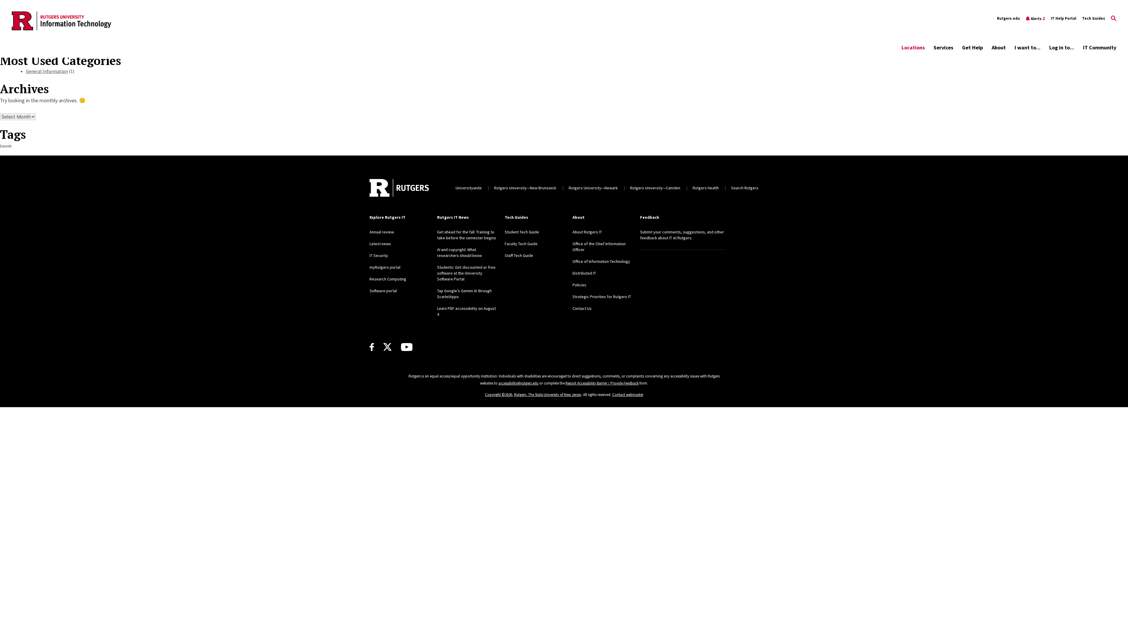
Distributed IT (584, 273)
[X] (387, 347)
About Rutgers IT (587, 232)
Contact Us (582, 308)
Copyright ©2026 (498, 394)
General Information (47, 71)
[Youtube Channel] (406, 347)
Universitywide (469, 187)
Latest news (380, 243)
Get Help (972, 47)
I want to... (1027, 47)
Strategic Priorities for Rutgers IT (602, 296)
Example (5, 146)
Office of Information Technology (601, 261)
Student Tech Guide (522, 232)
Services (943, 47)
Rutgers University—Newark (593, 187)
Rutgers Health (706, 187)
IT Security (379, 255)
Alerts (1038, 18)
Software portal (383, 290)
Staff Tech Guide (519, 255)
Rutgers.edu (1008, 18)
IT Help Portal (1063, 18)
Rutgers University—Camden (655, 187)
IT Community (1099, 47)
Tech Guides (1093, 18)
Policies (579, 285)
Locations (913, 47)
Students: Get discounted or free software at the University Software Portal (466, 273)
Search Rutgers (744, 187)
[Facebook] (372, 347)
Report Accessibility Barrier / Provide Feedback (602, 383)
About (999, 47)
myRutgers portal (385, 267)
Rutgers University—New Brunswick (525, 187)
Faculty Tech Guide (521, 243)
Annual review (382, 232)
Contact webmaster (627, 394)
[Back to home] (399, 188)
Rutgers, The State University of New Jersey (547, 394)
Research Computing (388, 279)
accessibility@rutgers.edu (518, 383)
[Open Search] (1113, 18)
